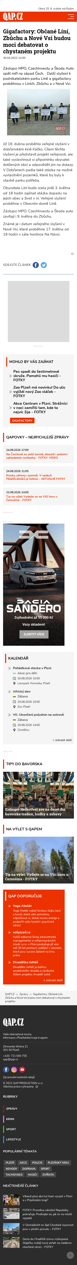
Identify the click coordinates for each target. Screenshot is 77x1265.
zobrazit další (63, 740)
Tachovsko (14, 1175)
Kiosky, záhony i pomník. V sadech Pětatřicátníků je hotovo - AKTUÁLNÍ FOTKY (35, 477)
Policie (37, 1163)
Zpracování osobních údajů (19, 1077)
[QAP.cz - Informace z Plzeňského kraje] (13, 17)
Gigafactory (22, 421)
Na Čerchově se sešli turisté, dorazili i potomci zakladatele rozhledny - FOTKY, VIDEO (37, 456)
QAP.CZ (10, 994)
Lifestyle (13, 1139)
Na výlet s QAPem (24, 829)
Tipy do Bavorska (24, 763)
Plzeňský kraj (58, 1163)
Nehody (11, 1169)
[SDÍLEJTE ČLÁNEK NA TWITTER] (44, 265)
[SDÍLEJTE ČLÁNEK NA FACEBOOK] (36, 265)
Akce (23, 1163)
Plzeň (10, 1163)
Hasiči (32, 1175)
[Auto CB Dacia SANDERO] (34, 584)
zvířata (48, 1175)
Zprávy (24, 994)
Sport (11, 1129)
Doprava (29, 1169)
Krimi (10, 1119)
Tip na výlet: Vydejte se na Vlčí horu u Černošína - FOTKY (31, 498)
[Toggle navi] (71, 16)
